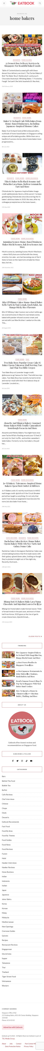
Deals (4, 813)
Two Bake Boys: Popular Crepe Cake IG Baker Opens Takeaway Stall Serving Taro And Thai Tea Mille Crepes (22, 365)
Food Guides (27, 60)
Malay (4, 913)
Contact (18, 1044)
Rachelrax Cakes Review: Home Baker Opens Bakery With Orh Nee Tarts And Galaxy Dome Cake (22, 544)
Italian (4, 885)
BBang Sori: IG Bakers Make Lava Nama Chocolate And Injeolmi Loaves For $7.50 (22, 603)
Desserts (16, 60)
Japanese (5, 895)
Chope (4, 808)
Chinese (5, 804)
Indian (4, 876)
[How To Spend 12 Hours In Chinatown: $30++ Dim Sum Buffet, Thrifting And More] (8, 694)
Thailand (5, 972)
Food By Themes (8, 835)
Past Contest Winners (32, 1044)
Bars (4, 776)
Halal (4, 858)
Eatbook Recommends (10, 822)
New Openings (7, 926)
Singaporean (7, 949)
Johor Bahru (6, 899)
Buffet (4, 790)
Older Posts (35, 636)
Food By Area (7, 831)
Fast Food (6, 826)
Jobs (11, 1044)
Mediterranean (8, 922)
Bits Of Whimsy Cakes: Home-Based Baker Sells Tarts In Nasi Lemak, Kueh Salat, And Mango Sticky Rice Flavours (22, 305)
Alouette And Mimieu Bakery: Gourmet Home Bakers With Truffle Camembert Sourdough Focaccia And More (22, 426)
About (4, 1044)
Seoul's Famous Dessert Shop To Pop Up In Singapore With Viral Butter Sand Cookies (29, 684)
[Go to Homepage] (22, 3)
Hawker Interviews (9, 863)
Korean (5, 908)
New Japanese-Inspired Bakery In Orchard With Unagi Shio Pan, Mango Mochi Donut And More (29, 655)
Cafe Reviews (11, 538)
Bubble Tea (6, 785)
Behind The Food (8, 781)
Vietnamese (6, 981)
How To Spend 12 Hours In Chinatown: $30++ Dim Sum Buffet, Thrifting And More (27, 693)
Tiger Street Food (9, 976)
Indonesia (6, 881)
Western (5, 986)
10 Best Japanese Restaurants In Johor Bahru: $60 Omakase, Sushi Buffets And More (29, 674)
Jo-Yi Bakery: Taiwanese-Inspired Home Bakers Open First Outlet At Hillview (22, 484)
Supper (4, 958)
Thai (27, 359)
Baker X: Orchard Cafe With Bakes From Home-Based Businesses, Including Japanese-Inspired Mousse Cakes (22, 124)
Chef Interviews (8, 799)
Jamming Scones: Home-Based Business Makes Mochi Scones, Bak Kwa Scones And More (22, 244)
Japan (4, 890)
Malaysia (5, 917)
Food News (26, 117)
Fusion (4, 854)
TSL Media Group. (8, 1039)
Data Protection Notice (12, 1046)
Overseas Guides (8, 931)
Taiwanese (6, 963)
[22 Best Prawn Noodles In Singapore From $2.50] (8, 664)
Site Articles (6, 954)
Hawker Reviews (8, 867)
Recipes (5, 940)
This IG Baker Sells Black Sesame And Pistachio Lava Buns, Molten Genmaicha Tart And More (22, 184)
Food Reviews (33, 538)
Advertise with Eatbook (13, 1027)
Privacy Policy (28, 1046)
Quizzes (5, 936)
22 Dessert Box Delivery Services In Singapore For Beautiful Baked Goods (22, 64)
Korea (4, 904)
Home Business (32, 178)
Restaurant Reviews (10, 945)
